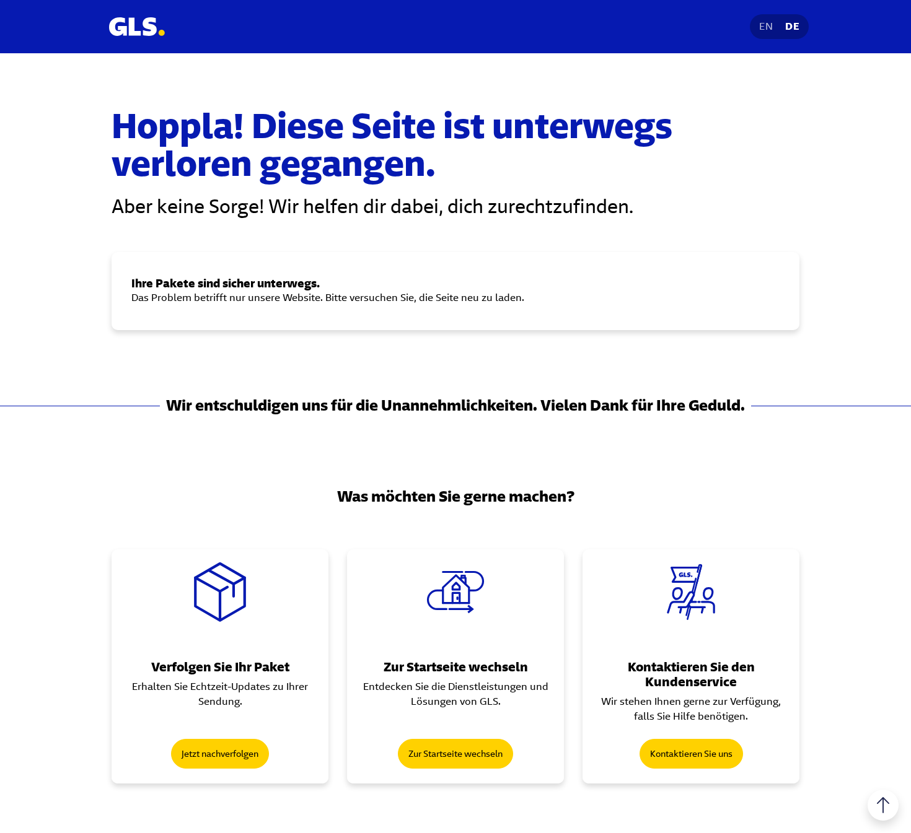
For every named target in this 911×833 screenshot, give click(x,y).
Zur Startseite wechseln (455, 753)
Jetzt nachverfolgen (220, 753)
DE (792, 26)
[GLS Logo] (136, 26)
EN (766, 26)
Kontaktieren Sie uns (691, 753)
